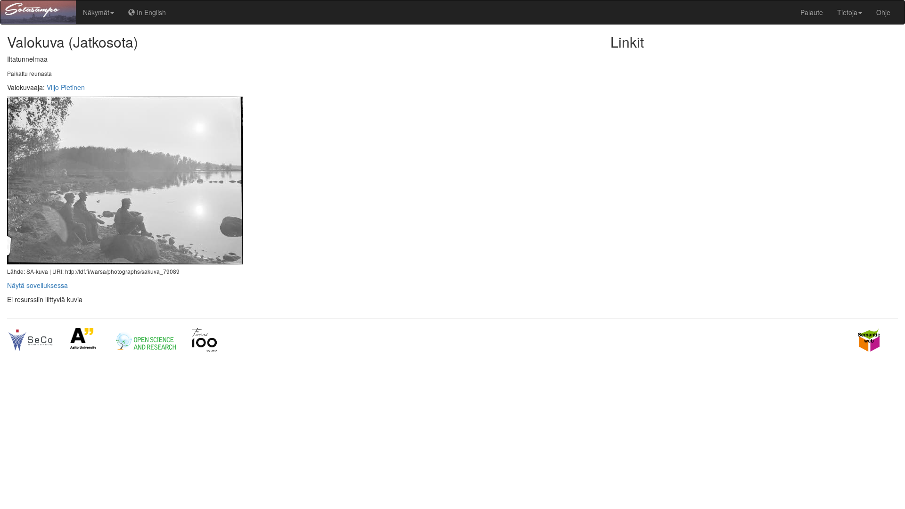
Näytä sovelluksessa (37, 285)
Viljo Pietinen (66, 87)
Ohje (883, 12)
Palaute (811, 12)
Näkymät (96, 12)
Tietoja (847, 12)
